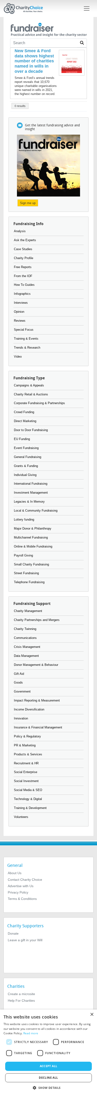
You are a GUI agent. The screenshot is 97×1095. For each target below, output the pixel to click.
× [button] (91, 1014)
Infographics (22, 293)
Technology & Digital (28, 799)
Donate (13, 933)
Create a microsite (21, 994)
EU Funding (22, 439)
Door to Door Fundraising (31, 430)
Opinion (19, 311)
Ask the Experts (25, 240)
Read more (30, 1033)
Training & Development (30, 808)
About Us (14, 873)
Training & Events (26, 338)
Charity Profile (23, 258)
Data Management (26, 656)
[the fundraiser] (48, 29)
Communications (25, 638)
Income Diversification (29, 709)
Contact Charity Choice (25, 879)
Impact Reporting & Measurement (37, 700)
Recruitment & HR (26, 763)
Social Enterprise (25, 772)
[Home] (25, 8)
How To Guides (24, 285)
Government (22, 691)
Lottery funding (24, 519)
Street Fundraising (26, 573)
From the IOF (23, 276)
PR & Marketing (25, 745)
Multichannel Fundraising (31, 537)
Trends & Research (27, 347)
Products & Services (28, 754)
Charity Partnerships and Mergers (37, 620)
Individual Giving (25, 475)
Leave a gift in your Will (25, 940)
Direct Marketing (25, 421)
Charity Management (28, 611)
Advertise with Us (20, 886)
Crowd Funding (24, 412)
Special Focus (23, 329)
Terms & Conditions (22, 899)
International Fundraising (30, 483)
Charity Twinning (25, 629)
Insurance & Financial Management (38, 727)
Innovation (21, 718)
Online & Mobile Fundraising (33, 546)
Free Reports (23, 267)
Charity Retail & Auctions (31, 394)
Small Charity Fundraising (31, 564)
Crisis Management (27, 647)
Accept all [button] (48, 1066)
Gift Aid (19, 674)
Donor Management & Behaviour (36, 665)
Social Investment (26, 781)
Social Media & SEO (28, 790)
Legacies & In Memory (29, 501)
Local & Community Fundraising (35, 510)
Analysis (20, 231)
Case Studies (23, 249)
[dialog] (48, 1052)
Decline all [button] (48, 1078)
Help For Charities (21, 1000)
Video (18, 356)
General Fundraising (27, 457)
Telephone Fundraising (29, 582)
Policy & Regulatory (27, 736)
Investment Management (31, 492)
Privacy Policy (18, 892)
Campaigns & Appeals (29, 385)
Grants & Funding (26, 466)
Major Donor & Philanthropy (32, 528)
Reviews (19, 320)
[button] (48, 1087)
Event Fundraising (26, 448)
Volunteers (21, 817)
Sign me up (28, 203)
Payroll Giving (23, 555)
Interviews (21, 302)
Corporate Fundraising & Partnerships (39, 403)
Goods (18, 682)
